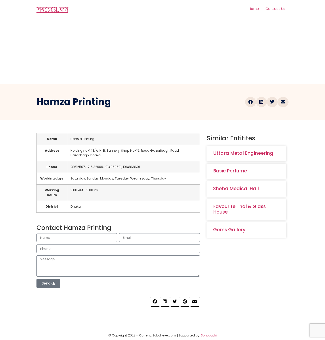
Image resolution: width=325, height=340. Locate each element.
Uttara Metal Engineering (243, 153)
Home (254, 8)
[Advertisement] (162, 51)
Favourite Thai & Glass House (239, 209)
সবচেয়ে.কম (52, 9)
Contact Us (275, 8)
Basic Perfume (230, 171)
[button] (250, 102)
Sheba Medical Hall (236, 188)
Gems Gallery (229, 229)
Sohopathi (209, 335)
